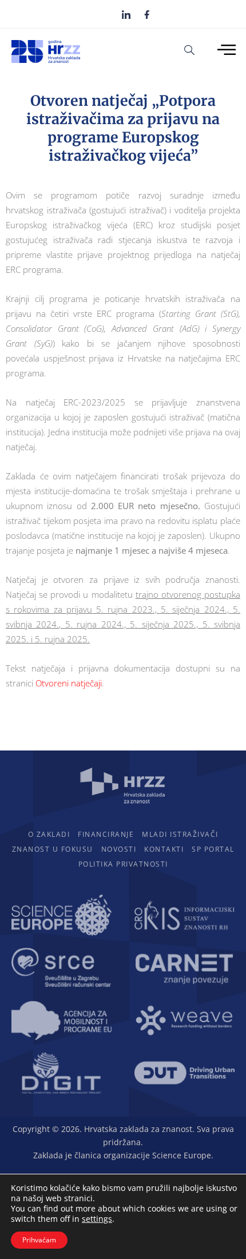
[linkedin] (126, 14)
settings (97, 1219)
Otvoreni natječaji (68, 683)
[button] (189, 49)
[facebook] (146, 13)
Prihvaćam (39, 1240)
